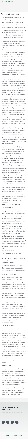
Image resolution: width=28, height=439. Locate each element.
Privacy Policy (9, 435)
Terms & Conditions (17, 435)
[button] (14, 6)
